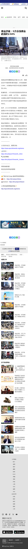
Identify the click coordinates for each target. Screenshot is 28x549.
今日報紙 (14, 459)
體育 (14, 499)
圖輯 (14, 506)
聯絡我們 (11, 540)
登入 (17, 248)
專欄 (14, 476)
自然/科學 (14, 494)
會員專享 (9, 17)
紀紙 (14, 496)
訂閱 (9, 251)
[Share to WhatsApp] (17, 71)
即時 (15, 17)
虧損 (21, 254)
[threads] (10, 514)
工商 (14, 509)
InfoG (14, 474)
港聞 (23, 17)
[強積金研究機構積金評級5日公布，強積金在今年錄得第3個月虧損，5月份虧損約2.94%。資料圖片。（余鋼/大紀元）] (14, 46)
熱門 (19, 17)
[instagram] (3, 514)
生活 (14, 486)
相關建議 (4, 540)
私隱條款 (4, 541)
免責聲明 (17, 540)
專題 (14, 479)
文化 (14, 491)
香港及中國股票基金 (11, 254)
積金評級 (3, 256)
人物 (14, 484)
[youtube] (16, 514)
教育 (14, 501)
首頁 (2, 17)
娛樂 (14, 504)
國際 (14, 469)
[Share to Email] (19, 71)
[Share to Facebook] (10, 71)
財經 (14, 471)
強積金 (10, 256)
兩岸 (14, 466)
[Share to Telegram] (15, 71)
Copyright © (5, 542)
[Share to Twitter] (12, 71)
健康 (14, 489)
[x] (13, 514)
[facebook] (6, 514)
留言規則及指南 (2, 244)
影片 (14, 461)
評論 (14, 481)
